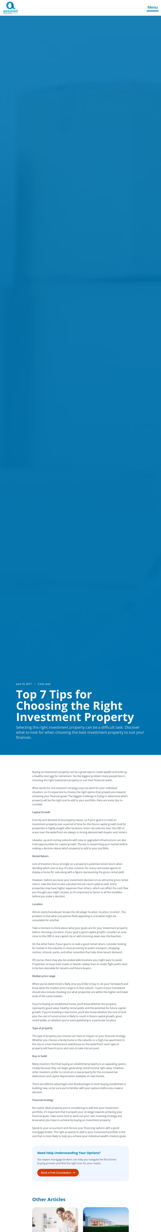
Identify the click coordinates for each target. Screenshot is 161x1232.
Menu (152, 7)
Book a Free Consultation (56, 1172)
